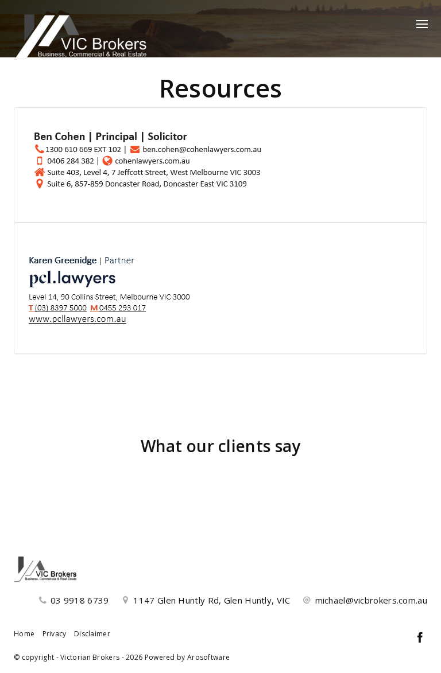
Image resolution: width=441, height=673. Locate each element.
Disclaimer (92, 634)
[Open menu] (422, 24)
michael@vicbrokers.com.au (371, 600)
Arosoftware (208, 657)
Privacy (54, 634)
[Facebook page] (419, 638)
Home (24, 634)
